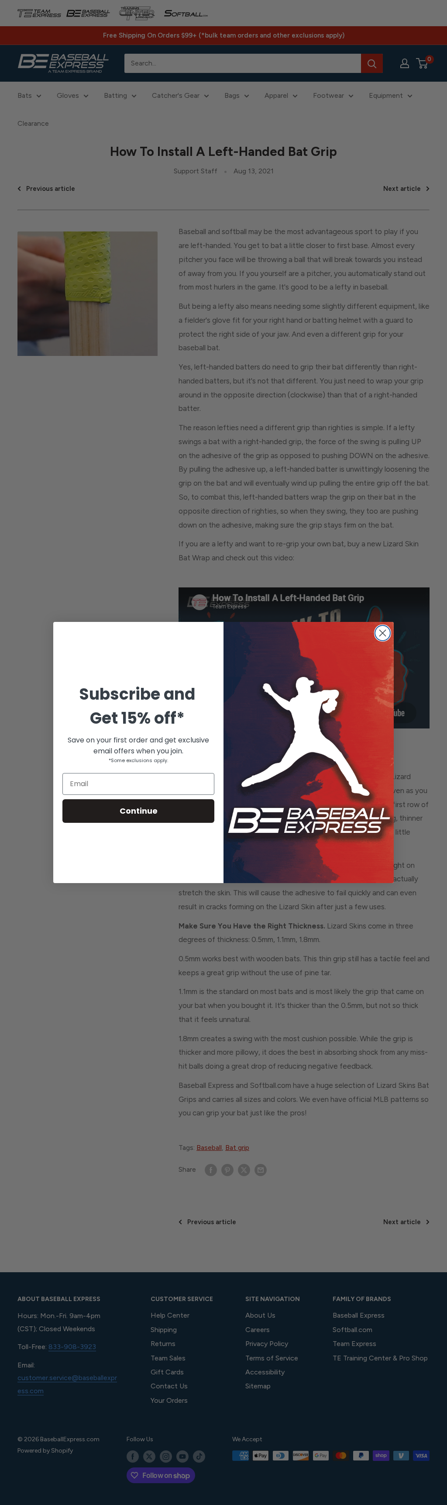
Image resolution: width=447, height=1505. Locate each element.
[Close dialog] (382, 633)
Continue (139, 810)
